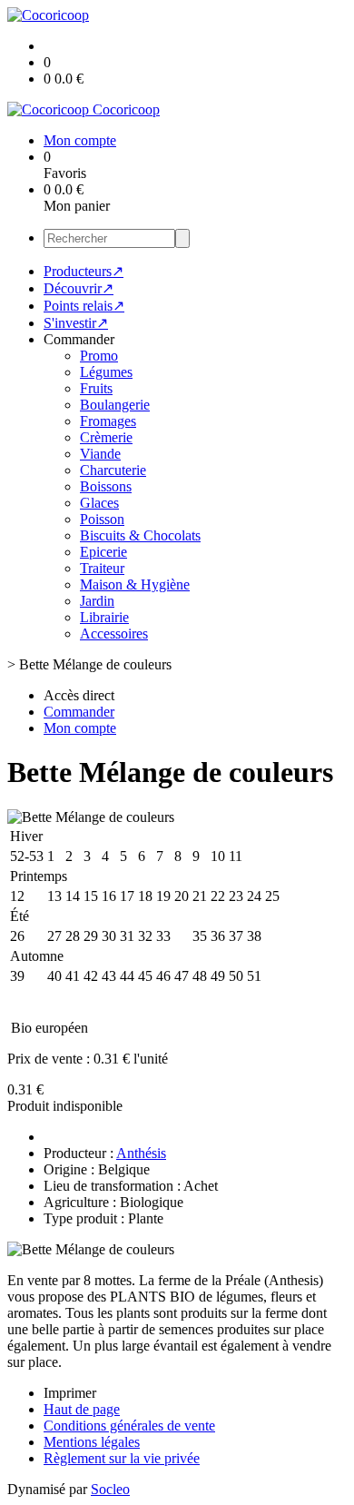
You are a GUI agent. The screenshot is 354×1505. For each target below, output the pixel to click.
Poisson (102, 519)
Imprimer (70, 1393)
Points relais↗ (84, 305)
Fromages (108, 421)
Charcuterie (113, 470)
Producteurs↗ (83, 271)
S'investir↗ (76, 323)
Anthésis (141, 1153)
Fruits (96, 388)
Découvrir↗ (78, 288)
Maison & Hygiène (135, 584)
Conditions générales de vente (129, 1425)
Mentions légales (92, 1442)
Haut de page (82, 1409)
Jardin (97, 601)
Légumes (106, 372)
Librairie (104, 617)
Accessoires (114, 633)
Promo (99, 355)
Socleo (110, 1489)
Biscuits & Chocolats (140, 535)
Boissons (106, 486)
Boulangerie (115, 404)
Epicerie (103, 551)
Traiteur (102, 568)
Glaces (99, 502)
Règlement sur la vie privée (122, 1458)
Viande (100, 453)
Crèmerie (106, 437)
